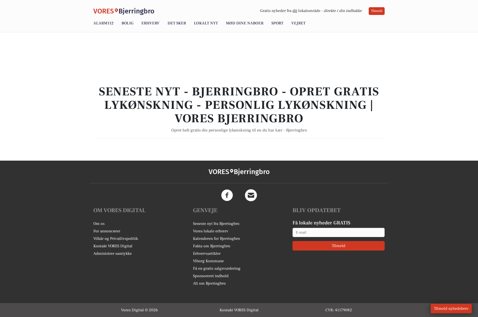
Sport (277, 23)
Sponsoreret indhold (211, 275)
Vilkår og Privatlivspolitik (115, 238)
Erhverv (150, 23)
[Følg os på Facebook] (227, 195)
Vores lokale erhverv (210, 231)
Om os (99, 223)
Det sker (177, 23)
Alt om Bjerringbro (209, 283)
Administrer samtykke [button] (112, 253)
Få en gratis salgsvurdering (216, 268)
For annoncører (106, 231)
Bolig (127, 23)
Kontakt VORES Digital (112, 246)
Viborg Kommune (208, 260)
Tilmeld (376, 11)
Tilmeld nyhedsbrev (451, 308)
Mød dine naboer (244, 23)
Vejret (298, 23)
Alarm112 (103, 23)
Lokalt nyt (206, 23)
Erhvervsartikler (207, 253)
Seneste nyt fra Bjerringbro (216, 223)
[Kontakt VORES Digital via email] (251, 195)
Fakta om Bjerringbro (211, 246)
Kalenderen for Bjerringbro (216, 238)
